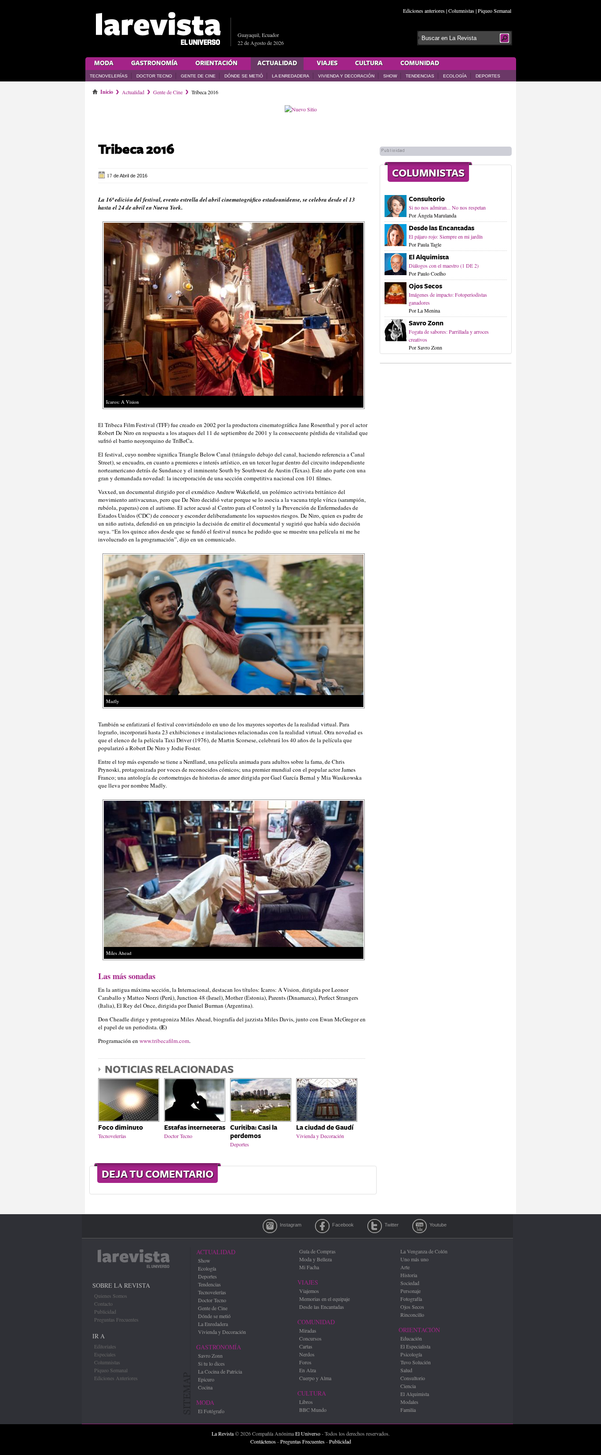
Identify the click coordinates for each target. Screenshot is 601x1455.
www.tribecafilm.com (164, 1041)
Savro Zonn (426, 323)
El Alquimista (429, 257)
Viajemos (309, 1290)
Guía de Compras (317, 1251)
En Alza (307, 1370)
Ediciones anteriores (424, 10)
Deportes (488, 76)
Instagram (270, 1226)
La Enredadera (290, 76)
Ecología (455, 76)
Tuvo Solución (415, 1362)
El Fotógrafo (211, 1410)
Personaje (410, 1290)
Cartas (305, 1346)
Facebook (322, 1226)
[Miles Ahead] (233, 962)
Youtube (419, 1226)
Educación (411, 1338)
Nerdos (307, 1354)
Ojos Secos (425, 286)
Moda (104, 63)
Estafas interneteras (194, 1127)
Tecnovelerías (109, 76)
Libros (306, 1401)
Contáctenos (263, 1441)
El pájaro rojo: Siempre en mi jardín (446, 236)
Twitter (374, 1226)
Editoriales (105, 1346)
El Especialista (415, 1346)
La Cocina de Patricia (220, 1371)
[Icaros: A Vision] (233, 411)
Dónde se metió (243, 76)
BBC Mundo (312, 1409)
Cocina (205, 1387)
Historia (408, 1274)
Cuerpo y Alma (315, 1377)
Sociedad (409, 1282)
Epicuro (206, 1379)
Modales (409, 1401)
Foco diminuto (120, 1127)
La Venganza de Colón (423, 1251)
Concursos (310, 1338)
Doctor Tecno (154, 76)
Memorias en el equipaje (324, 1298)
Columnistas (461, 10)
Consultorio (427, 199)
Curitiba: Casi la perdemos (253, 1131)
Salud (406, 1370)
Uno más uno (414, 1259)
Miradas (307, 1330)
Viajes (327, 63)
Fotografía (411, 1298)
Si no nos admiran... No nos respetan (447, 207)
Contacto (103, 1303)
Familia (408, 1409)
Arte (405, 1267)
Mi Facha (309, 1267)
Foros (305, 1362)
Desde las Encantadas (441, 228)
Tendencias (420, 76)
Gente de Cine (198, 76)
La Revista (223, 1433)
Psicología (411, 1354)
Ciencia (408, 1385)
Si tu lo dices (211, 1363)
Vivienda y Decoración (346, 76)
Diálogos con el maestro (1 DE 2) (444, 265)
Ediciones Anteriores (116, 1377)
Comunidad (419, 63)
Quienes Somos (110, 1295)
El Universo (307, 1433)
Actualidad (277, 63)
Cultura (369, 63)
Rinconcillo (412, 1314)
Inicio (106, 90)
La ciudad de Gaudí (324, 1127)
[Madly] (233, 711)
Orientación (216, 63)
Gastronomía (154, 63)
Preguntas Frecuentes (116, 1319)
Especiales (105, 1354)
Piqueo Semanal (494, 10)
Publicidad (105, 1311)
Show (390, 76)
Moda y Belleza (315, 1259)
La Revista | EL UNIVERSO (158, 28)
